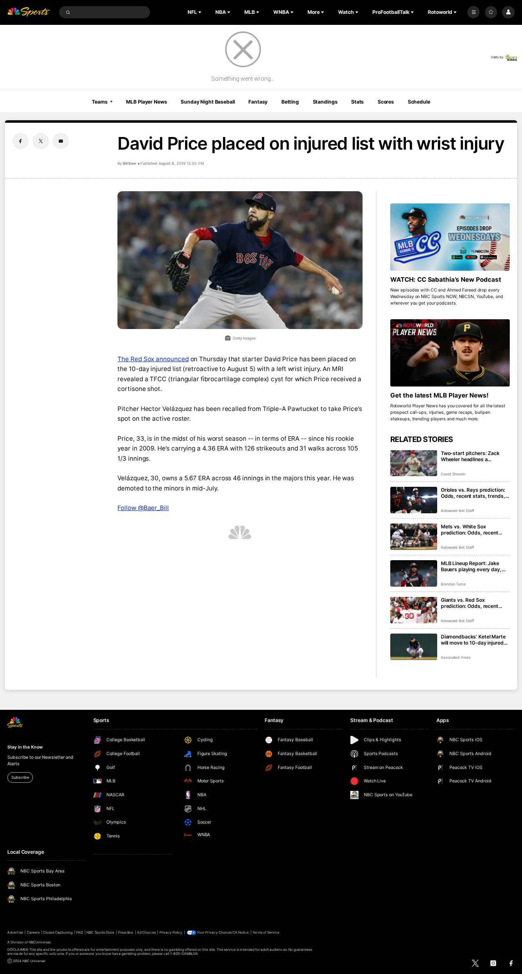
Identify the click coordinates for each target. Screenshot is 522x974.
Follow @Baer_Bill (143, 508)
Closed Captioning (58, 932)
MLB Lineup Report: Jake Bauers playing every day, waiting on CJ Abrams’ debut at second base (475, 566)
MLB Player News (146, 102)
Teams (99, 102)
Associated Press (456, 657)
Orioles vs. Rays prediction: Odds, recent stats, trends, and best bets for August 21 (474, 493)
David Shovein (453, 474)
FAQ (79, 932)
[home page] (28, 12)
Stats (357, 102)
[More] (473, 12)
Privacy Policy (171, 932)
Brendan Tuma (453, 584)
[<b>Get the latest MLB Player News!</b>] (450, 353)
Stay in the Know (24, 747)
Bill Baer (130, 163)
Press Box (125, 932)
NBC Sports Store (100, 932)
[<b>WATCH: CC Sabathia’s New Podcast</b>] (450, 237)
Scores (386, 102)
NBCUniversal (40, 942)
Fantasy (258, 102)
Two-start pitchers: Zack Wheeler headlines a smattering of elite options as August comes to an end (475, 456)
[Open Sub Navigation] (200, 12)
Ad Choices (146, 932)
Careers (33, 932)
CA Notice (240, 932)
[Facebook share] (20, 141)
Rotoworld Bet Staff (457, 510)
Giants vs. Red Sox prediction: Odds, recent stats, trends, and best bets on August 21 (474, 603)
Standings (325, 102)
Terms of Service (265, 932)
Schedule (419, 102)
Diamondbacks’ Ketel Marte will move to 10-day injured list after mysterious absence (475, 640)
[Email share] (61, 141)
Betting (290, 102)
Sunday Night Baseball (207, 102)
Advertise (15, 932)
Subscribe (20, 777)
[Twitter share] (41, 141)
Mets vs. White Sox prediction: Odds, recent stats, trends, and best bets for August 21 (474, 529)
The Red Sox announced (152, 359)
